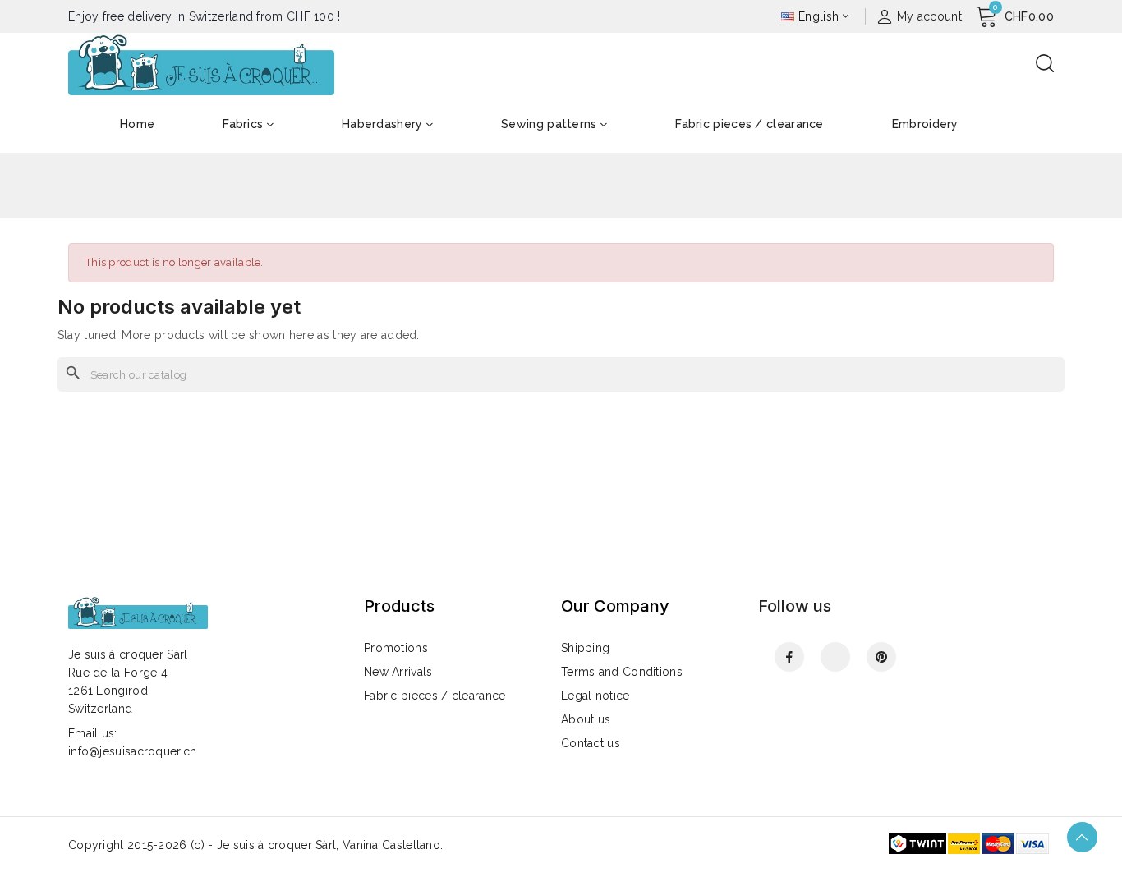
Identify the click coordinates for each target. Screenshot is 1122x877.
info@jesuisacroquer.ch (132, 751)
